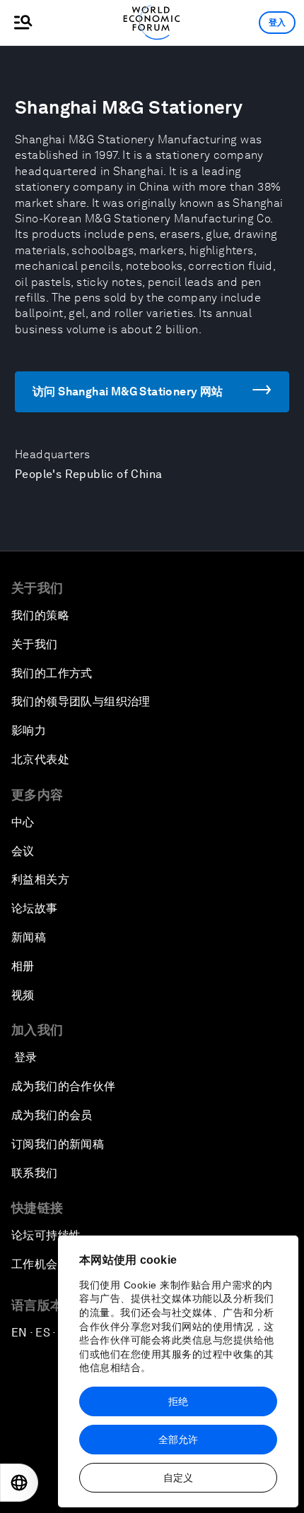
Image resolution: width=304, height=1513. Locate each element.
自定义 (178, 1477)
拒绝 (178, 1401)
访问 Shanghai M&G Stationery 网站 (128, 391)
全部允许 (178, 1439)
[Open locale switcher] (19, 1482)
